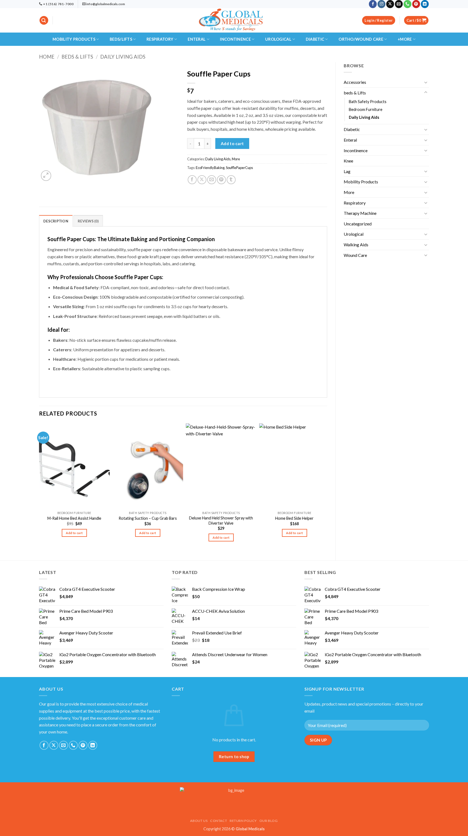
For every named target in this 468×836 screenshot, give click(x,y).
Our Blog (268, 821)
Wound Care (355, 255)
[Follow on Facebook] (373, 4)
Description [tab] (55, 221)
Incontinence (235, 39)
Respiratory (160, 39)
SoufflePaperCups (239, 167)
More (349, 192)
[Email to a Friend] (211, 179)
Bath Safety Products (367, 101)
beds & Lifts (77, 57)
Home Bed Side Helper (294, 518)
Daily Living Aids (122, 57)
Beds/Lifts (121, 39)
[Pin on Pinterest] (221, 179)
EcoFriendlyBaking (210, 167)
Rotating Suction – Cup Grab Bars (148, 518)
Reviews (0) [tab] (88, 221)
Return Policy (243, 821)
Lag (347, 171)
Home (46, 57)
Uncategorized (358, 223)
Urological (278, 39)
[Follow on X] (390, 4)
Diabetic (315, 39)
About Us (198, 821)
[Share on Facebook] (192, 179)
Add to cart (232, 143)
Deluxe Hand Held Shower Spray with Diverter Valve (221, 520)
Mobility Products (74, 39)
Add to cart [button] (74, 533)
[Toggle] (425, 82)
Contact (218, 821)
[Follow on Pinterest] (416, 4)
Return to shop (234, 756)
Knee (348, 160)
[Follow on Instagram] (381, 4)
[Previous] (39, 487)
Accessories (355, 82)
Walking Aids (356, 244)
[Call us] (407, 4)
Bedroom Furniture (365, 109)
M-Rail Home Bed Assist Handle (74, 518)
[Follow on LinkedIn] (425, 4)
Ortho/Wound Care (361, 39)
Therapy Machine (360, 213)
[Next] (327, 487)
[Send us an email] (399, 4)
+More (405, 39)
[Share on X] (201, 179)
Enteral (197, 39)
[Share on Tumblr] (231, 179)
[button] (44, 20)
